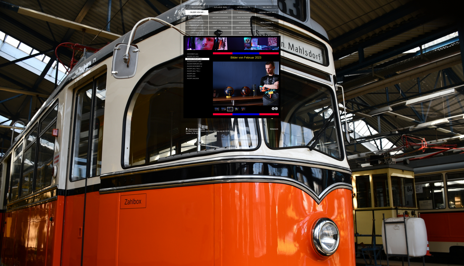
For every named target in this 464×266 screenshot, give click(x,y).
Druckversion (193, 129)
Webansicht (274, 129)
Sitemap (202, 129)
